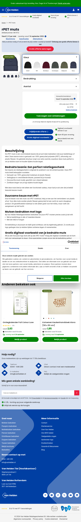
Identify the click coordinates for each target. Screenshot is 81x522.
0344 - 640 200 (7, 459)
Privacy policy (38, 519)
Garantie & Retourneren (50, 446)
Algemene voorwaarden (22, 519)
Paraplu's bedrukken (9, 426)
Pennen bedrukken (8, 433)
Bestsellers (6, 450)
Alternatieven (38, 39)
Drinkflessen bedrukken (10, 436)
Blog (43, 450)
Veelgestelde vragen (48, 436)
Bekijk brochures (8, 446)
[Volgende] (18, 64)
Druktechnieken (47, 443)
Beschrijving (10, 39)
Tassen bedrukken (8, 443)
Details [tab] (40, 248)
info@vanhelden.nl (9, 462)
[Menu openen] (3, 10)
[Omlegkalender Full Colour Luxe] (20, 302)
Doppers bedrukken (9, 440)
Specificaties (24, 39)
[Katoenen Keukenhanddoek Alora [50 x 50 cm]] (60, 302)
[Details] (45, 36)
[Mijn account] (74, 10)
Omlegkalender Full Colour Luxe (18, 322)
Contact (44, 423)
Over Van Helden (47, 430)
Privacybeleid (36, 398)
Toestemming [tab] (14, 248)
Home (4, 23)
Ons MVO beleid (47, 433)
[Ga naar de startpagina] (11, 10)
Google (63, 398)
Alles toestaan (66, 278)
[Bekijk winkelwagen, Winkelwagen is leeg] (78, 10)
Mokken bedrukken (9, 423)
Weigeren (40, 278)
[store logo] (21, 495)
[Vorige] (3, 64)
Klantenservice (46, 426)
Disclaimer (63, 519)
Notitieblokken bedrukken (11, 430)
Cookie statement (51, 519)
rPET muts (12, 23)
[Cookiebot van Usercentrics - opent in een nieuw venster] (69, 242)
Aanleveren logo (47, 440)
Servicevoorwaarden (51, 398)
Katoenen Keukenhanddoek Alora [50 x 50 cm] (58, 324)
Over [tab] (67, 248)
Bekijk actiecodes (64, 3)
